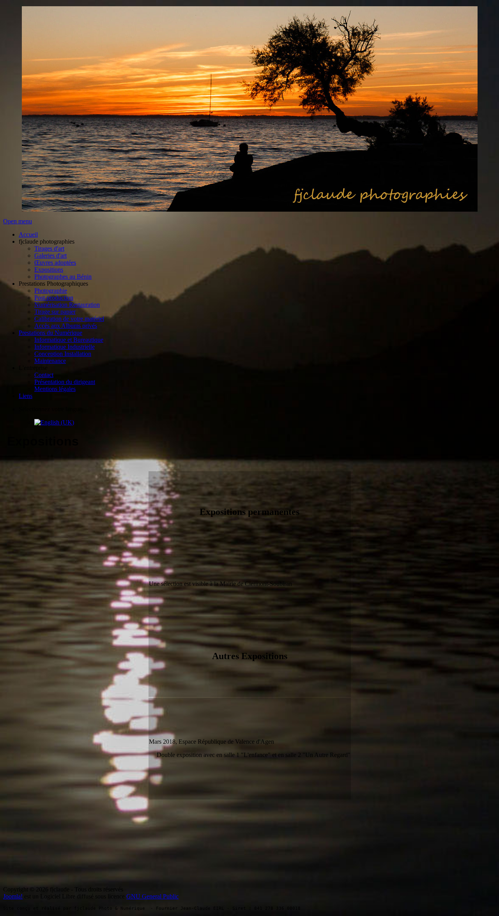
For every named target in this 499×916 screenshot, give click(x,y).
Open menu (17, 221)
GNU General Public (152, 896)
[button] (46, 241)
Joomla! (13, 896)
